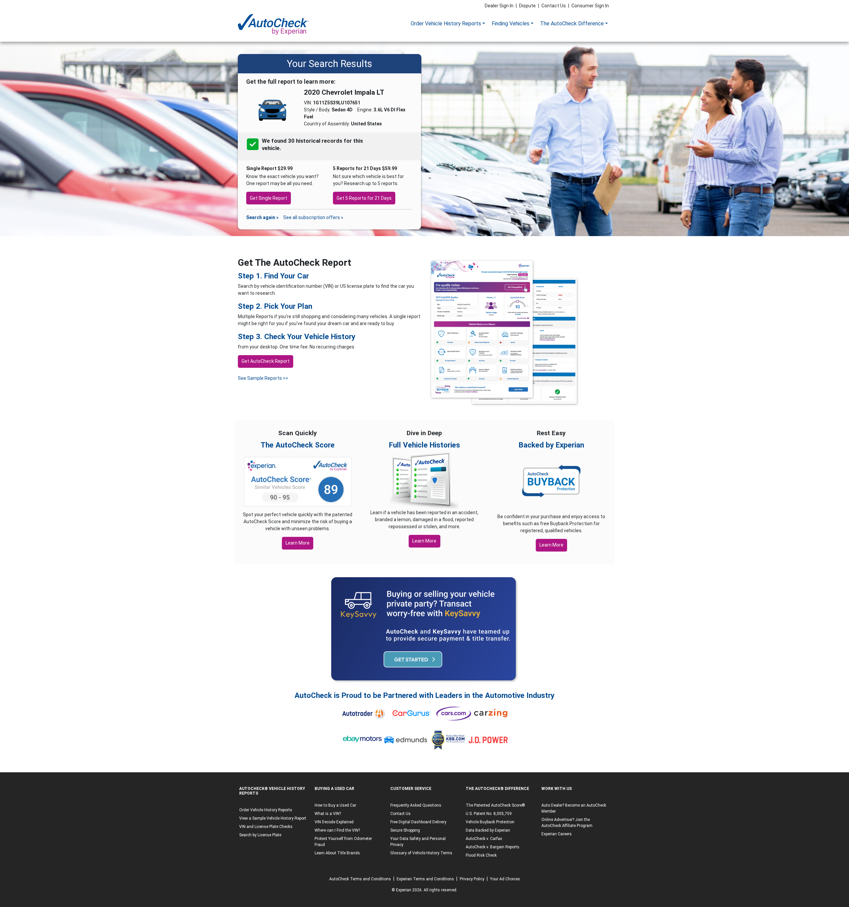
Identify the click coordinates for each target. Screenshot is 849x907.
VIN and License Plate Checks (266, 826)
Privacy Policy (472, 879)
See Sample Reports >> (263, 378)
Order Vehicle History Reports (446, 23)
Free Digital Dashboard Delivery (418, 822)
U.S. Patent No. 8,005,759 (489, 813)
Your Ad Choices (505, 879)
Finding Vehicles (510, 23)
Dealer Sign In (499, 5)
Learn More (298, 543)
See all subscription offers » (313, 217)
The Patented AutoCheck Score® (495, 805)
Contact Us (553, 5)
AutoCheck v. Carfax (484, 838)
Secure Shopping (405, 830)
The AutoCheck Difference (572, 23)
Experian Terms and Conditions (425, 879)
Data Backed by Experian (488, 830)
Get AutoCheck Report (266, 361)
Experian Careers (556, 834)
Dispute (527, 5)
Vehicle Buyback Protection (490, 822)
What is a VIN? (328, 813)
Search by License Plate (260, 835)
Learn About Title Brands (337, 853)
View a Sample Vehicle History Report (272, 818)
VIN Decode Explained (334, 822)
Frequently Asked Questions (415, 805)
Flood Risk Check (481, 855)
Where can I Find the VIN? (337, 830)
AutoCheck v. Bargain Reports (492, 847)
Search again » (262, 217)
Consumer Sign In (590, 5)
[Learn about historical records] (281, 148)
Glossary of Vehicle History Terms (421, 853)
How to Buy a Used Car (335, 805)
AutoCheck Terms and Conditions (360, 879)
